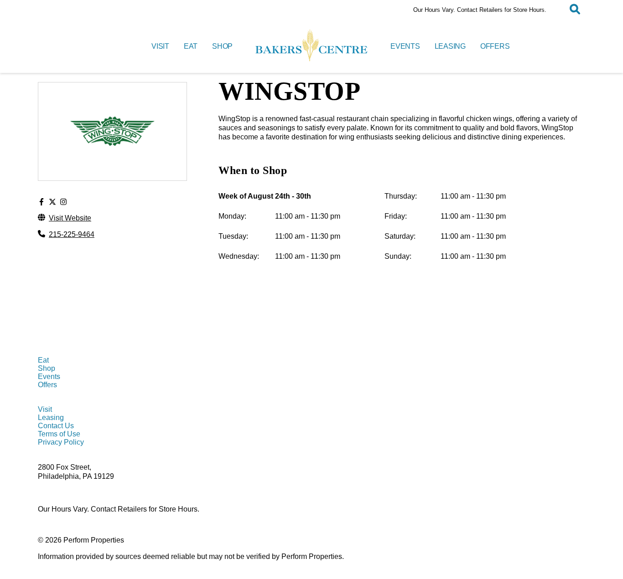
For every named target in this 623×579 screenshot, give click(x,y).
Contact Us (56, 426)
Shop (46, 368)
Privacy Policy (61, 442)
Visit (45, 409)
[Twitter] (52, 202)
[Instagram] (63, 202)
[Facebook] (41, 202)
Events (49, 376)
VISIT (160, 46)
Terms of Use (59, 434)
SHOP (222, 46)
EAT (190, 46)
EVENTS (405, 46)
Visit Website (70, 218)
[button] (575, 10)
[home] (311, 46)
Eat (43, 360)
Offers (47, 385)
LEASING (450, 46)
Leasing (51, 417)
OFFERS (495, 46)
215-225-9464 (71, 234)
